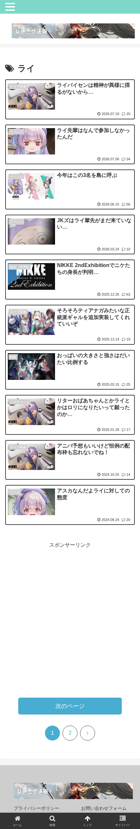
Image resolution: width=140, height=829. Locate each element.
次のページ (70, 706)
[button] (120, 772)
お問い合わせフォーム (104, 808)
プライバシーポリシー (36, 808)
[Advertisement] (70, 620)
